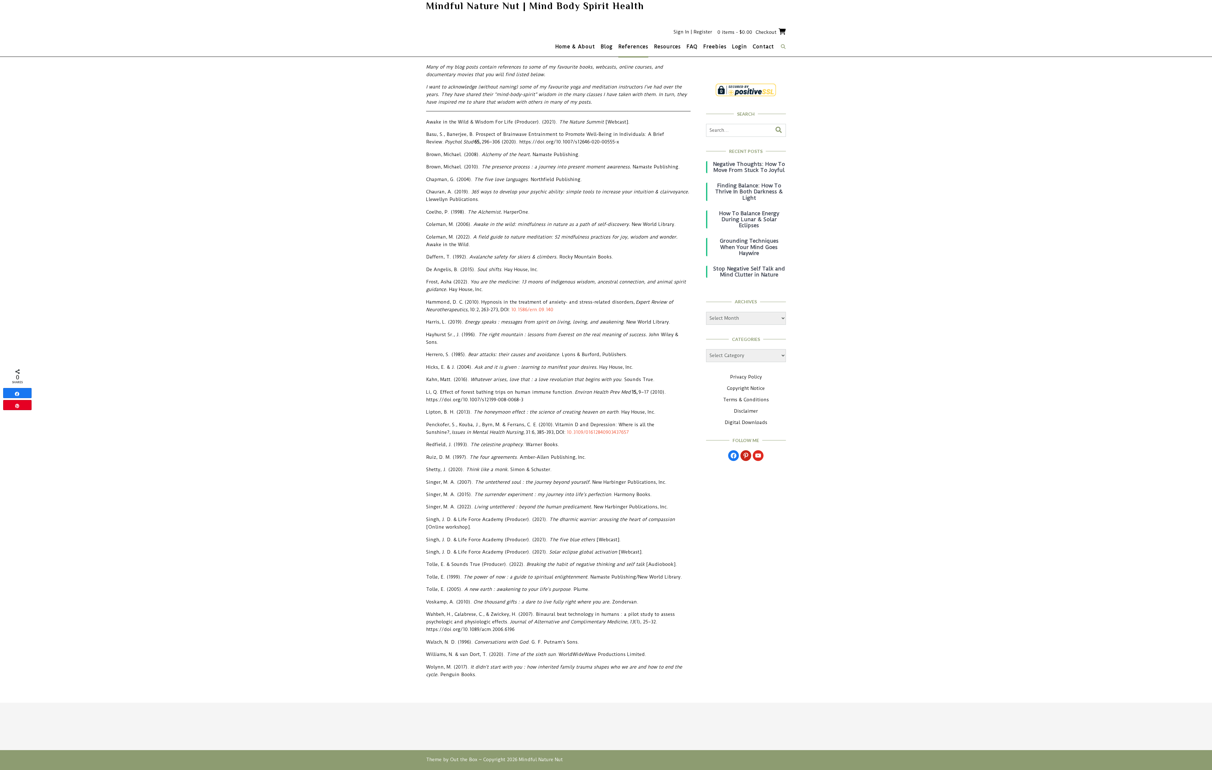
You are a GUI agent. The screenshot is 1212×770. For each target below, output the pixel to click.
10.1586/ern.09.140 (532, 309)
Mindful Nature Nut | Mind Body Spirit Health (535, 6)
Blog (607, 47)
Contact (763, 47)
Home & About (575, 47)
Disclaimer (746, 411)
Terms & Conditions (746, 400)
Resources (667, 47)
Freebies (715, 47)
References (633, 47)
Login (739, 47)
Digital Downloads (746, 422)
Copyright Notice (746, 388)
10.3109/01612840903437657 (598, 432)
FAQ (692, 47)
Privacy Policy (746, 377)
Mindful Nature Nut (541, 759)
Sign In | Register (693, 32)
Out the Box (463, 759)
